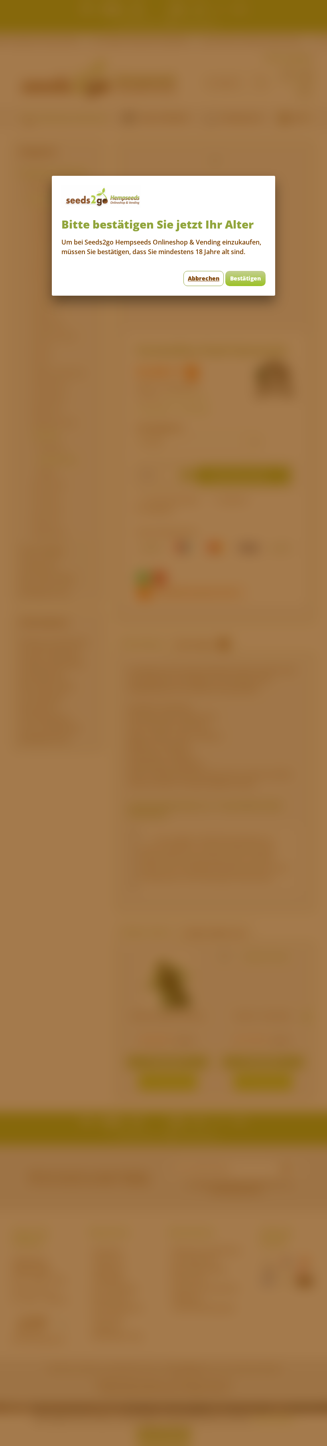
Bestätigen (245, 278)
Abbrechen (203, 278)
